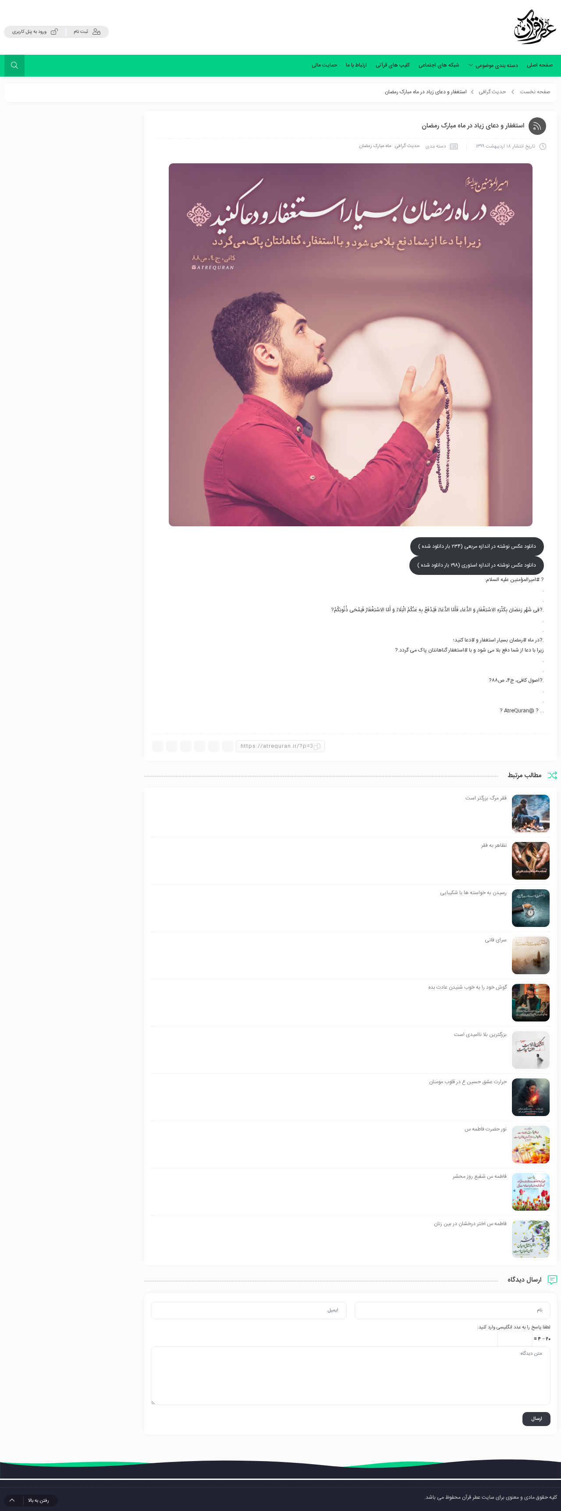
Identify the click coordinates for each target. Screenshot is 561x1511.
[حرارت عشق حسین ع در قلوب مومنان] (530, 1098)
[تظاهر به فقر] (530, 861)
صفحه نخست (535, 92)
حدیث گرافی (492, 92)
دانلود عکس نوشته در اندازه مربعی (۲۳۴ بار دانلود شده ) (477, 546)
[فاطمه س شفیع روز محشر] (530, 1192)
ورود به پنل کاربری (29, 32)
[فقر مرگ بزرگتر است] (530, 814)
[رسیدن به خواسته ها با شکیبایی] (530, 908)
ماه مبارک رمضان (375, 146)
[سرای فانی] (530, 956)
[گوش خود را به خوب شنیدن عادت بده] (530, 1003)
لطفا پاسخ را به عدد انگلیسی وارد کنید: (513, 1327)
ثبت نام (81, 32)
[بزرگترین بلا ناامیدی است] (530, 1050)
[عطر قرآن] (535, 27)
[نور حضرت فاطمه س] (530, 1145)
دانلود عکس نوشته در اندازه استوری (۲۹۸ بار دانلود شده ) (476, 565)
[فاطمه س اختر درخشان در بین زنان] (530, 1239)
